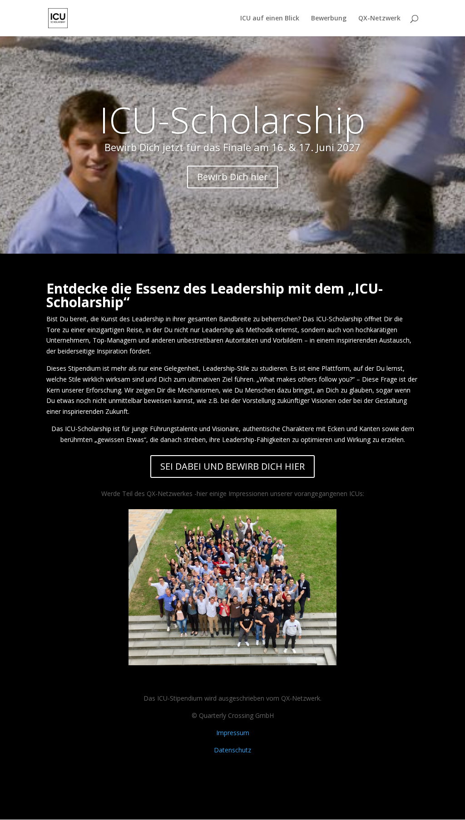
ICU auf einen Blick (269, 18)
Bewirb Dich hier (232, 177)
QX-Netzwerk (379, 18)
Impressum (232, 732)
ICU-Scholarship (232, 119)
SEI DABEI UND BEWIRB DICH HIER (232, 466)
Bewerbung (328, 18)
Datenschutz (232, 750)
